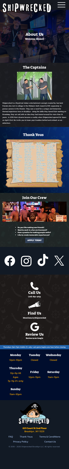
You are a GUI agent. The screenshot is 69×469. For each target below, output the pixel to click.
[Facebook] (10, 261)
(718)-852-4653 (34, 296)
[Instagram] (26, 261)
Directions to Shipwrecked (34, 318)
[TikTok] (43, 261)
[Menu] (61, 5)
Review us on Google (34, 338)
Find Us (34, 313)
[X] (59, 261)
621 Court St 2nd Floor (34, 429)
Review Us (34, 334)
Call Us (34, 292)
